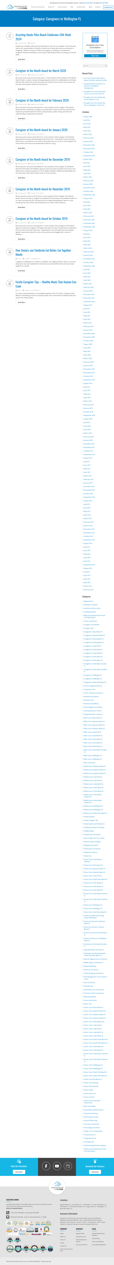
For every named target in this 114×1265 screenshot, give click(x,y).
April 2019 (87, 398)
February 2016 (89, 522)
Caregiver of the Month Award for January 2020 (42, 129)
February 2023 (89, 252)
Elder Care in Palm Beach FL (93, 739)
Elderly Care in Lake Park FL (93, 777)
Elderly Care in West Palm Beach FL (95, 813)
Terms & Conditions (98, 1241)
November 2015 (89, 533)
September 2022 (89, 266)
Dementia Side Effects (91, 704)
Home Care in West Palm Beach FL (95, 912)
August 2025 (88, 159)
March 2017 (88, 476)
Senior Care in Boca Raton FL (93, 1007)
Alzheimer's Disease (90, 605)
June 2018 (87, 426)
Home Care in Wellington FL (93, 905)
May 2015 (87, 554)
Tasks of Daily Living (90, 1120)
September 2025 (89, 156)
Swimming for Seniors (91, 1117)
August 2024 (88, 198)
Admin (19, 258)
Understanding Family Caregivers (95, 1145)
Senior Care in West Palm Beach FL (95, 1072)
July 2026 (87, 120)
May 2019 (87, 394)
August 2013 (88, 568)
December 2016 (89, 486)
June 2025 (87, 166)
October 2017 (88, 451)
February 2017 (89, 479)
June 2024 (87, 205)
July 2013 (87, 572)
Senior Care (88, 1004)
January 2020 (88, 366)
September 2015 (89, 540)
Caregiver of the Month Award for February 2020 (42, 100)
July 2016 (87, 504)
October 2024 (88, 191)
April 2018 (87, 430)
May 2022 (87, 277)
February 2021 (89, 326)
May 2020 (87, 351)
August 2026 (88, 117)
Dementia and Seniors (91, 697)
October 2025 (88, 152)
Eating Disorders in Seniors (93, 714)
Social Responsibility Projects (93, 1110)
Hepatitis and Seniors (91, 845)
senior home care (90, 1093)
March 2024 (88, 213)
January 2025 (88, 184)
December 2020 (89, 334)
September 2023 (89, 227)
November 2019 (89, 373)
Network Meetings (90, 966)
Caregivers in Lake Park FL (92, 646)
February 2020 (89, 362)
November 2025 (89, 149)
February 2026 (89, 138)
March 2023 (88, 248)
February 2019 (89, 405)
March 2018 (88, 433)
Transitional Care (89, 1135)
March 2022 (88, 284)
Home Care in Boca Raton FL (93, 865)
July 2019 (87, 387)
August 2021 (88, 305)
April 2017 (87, 472)
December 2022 (89, 259)
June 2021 (87, 312)
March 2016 (88, 518)
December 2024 (89, 188)
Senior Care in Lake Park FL (93, 1025)
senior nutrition (89, 1097)
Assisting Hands (22, 43)
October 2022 (88, 262)
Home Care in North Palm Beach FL (95, 879)
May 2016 (87, 511)
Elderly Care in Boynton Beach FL (95, 766)
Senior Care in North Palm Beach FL (96, 1039)
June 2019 (87, 390)
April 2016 (87, 515)
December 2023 (89, 220)
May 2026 (87, 127)
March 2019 (88, 401)
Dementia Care (89, 700)
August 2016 (88, 501)
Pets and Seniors (89, 982)
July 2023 (87, 234)
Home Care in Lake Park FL (93, 876)
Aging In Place (80, 1233)
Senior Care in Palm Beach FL (93, 1046)
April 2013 (87, 583)
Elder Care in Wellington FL (93, 756)
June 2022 (87, 273)
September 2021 (89, 302)
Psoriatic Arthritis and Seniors (94, 993)
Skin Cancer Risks (90, 1106)
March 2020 (88, 358)
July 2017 (87, 462)
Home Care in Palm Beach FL (93, 883)
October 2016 (88, 494)
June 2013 (87, 575)
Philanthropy (88, 986)
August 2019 (88, 383)
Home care (87, 856)
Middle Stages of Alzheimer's (93, 963)
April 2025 (87, 173)
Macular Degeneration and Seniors (95, 959)
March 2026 (88, 134)
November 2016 (89, 490)
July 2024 (87, 202)
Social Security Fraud (91, 1113)
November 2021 (89, 298)
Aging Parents (88, 601)
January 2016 (88, 526)
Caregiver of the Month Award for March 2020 (41, 70)
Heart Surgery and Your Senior (94, 838)
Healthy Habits (89, 831)
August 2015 (88, 543)
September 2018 (89, 415)
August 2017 (88, 458)
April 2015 (87, 558)
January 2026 (88, 141)
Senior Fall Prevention (91, 1086)
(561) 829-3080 (103, 3)
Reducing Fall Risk (90, 997)
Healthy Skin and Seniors (92, 835)
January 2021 (88, 330)
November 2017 (89, 447)
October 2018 (88, 412)
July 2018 (87, 422)
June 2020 (87, 348)
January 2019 (88, 408)
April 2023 (87, 245)
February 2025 (89, 181)
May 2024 (87, 209)
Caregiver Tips (89, 628)
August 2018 (88, 419)
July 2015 (87, 547)
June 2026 (87, 124)
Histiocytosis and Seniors (92, 849)
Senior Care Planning (91, 1083)
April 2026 (87, 131)
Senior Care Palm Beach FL (93, 1079)
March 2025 (88, 177)
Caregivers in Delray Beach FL (94, 639)
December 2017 (89, 444)
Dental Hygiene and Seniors (93, 707)
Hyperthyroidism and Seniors (94, 950)
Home (62, 1233)
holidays (32, 43)
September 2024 (89, 195)
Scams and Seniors (90, 1000)
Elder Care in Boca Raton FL (93, 718)
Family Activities (89, 817)
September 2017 (89, 454)
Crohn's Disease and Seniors (93, 693)
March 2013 (88, 586)
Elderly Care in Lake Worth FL (93, 784)
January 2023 (88, 255)
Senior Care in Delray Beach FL (94, 1022)
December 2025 (89, 145)
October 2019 (88, 376)
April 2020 (87, 355)
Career (62, 1243)
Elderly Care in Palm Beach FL (94, 788)
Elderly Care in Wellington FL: (93, 810)
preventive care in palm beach (94, 990)
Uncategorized (89, 1142)
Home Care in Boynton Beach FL (94, 869)
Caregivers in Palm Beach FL (93, 657)
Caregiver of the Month (37, 75)
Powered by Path (46, 1261)
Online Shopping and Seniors (93, 973)
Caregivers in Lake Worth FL (93, 650)
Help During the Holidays (92, 842)
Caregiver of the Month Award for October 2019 (42, 218)
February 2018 (89, 437)
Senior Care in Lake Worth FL (93, 1032)
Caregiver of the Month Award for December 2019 (43, 159)
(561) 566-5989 (88, 3)
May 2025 (87, 170)
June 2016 (87, 508)
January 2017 (88, 483)
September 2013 (89, 565)
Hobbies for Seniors (90, 852)
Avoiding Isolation (90, 612)
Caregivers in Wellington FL (32, 258)
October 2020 (88, 341)
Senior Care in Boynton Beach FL (95, 1011)
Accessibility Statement (99, 1245)
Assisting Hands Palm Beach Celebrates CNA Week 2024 (43, 36)
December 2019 (89, 369)
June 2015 (87, 550)
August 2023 (88, 230)
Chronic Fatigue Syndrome (93, 686)
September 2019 (89, 380)
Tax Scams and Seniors (91, 1124)
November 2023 (89, 223)
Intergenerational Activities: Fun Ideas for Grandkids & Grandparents (94, 86)
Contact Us (63, 1246)
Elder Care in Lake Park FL (92, 732)
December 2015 (89, 529)
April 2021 (87, 319)
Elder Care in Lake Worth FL (93, 736)
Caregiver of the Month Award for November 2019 (43, 189)
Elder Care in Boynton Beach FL (94, 721)
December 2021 (89, 294)
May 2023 (87, 241)
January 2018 (88, 440)
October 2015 (88, 536)
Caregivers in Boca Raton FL (93, 632)
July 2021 (87, 309)
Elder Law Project (90, 763)
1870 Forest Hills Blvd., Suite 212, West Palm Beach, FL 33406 (28, 1217)
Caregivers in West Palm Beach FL (95, 682)
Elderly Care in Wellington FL (93, 806)
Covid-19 (62, 1240)
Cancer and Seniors (90, 621)
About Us (63, 1236)
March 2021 (88, 323)
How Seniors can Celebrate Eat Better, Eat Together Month (43, 252)
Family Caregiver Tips (91, 820)
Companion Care (89, 689)
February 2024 (89, 216)
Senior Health (88, 1090)
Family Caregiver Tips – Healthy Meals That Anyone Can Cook (46, 284)
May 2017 (87, 469)
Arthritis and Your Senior (92, 608)
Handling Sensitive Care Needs (94, 827)
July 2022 (87, 269)
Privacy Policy (96, 1238)
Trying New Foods (90, 1138)
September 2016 (89, 497)
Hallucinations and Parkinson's (94, 824)
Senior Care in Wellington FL (93, 1065)
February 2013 (89, 590)
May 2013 (87, 579)
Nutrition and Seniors (91, 970)
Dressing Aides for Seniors (93, 711)
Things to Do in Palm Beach (93, 1131)
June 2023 (87, 237)
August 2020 (88, 344)
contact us (63, 1224)
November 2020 (89, 337)
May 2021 (87, 316)
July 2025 (87, 163)
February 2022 (89, 287)
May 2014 (87, 561)
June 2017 (87, 465)
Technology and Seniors (92, 1128)
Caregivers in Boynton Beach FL (94, 635)
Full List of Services (81, 1245)
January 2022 (88, 291)
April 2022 (87, 280)
